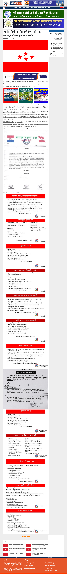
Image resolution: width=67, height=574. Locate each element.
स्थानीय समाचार (50, 557)
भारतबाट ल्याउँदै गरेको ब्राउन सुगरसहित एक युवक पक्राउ (57, 44)
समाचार (16, 557)
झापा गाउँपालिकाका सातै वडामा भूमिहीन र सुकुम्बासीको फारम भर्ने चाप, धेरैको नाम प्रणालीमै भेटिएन (58, 49)
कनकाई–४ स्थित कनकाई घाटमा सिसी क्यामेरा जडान (58, 34)
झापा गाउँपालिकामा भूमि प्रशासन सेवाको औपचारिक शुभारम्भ (39, 554)
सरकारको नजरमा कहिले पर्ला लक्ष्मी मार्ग (58, 54)
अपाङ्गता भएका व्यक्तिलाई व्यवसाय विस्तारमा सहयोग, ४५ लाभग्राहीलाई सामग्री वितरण (58, 39)
